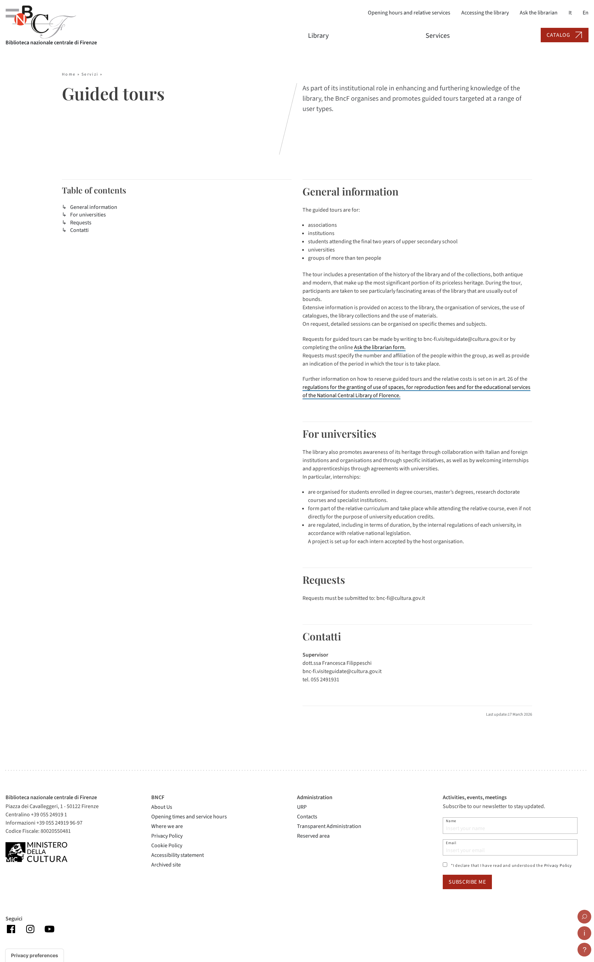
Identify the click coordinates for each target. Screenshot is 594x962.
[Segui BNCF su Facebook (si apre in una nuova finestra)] (11, 928)
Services (438, 36)
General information (93, 207)
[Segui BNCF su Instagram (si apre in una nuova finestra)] (30, 928)
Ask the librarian (539, 12)
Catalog (558, 35)
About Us (161, 807)
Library (318, 36)
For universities (88, 215)
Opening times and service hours (189, 816)
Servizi (90, 74)
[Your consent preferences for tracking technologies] (35, 955)
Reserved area (313, 836)
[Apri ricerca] (584, 917)
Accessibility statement (177, 855)
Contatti (79, 230)
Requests (80, 222)
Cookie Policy (166, 845)
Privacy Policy (167, 836)
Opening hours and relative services (409, 12)
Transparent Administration (329, 826)
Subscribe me (467, 882)
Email (451, 843)
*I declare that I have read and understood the (511, 866)
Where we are (167, 826)
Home (69, 74)
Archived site (166, 865)
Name (451, 821)
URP (302, 807)
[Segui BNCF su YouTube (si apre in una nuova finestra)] (49, 928)
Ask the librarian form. (380, 347)
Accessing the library (485, 12)
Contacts (307, 816)
